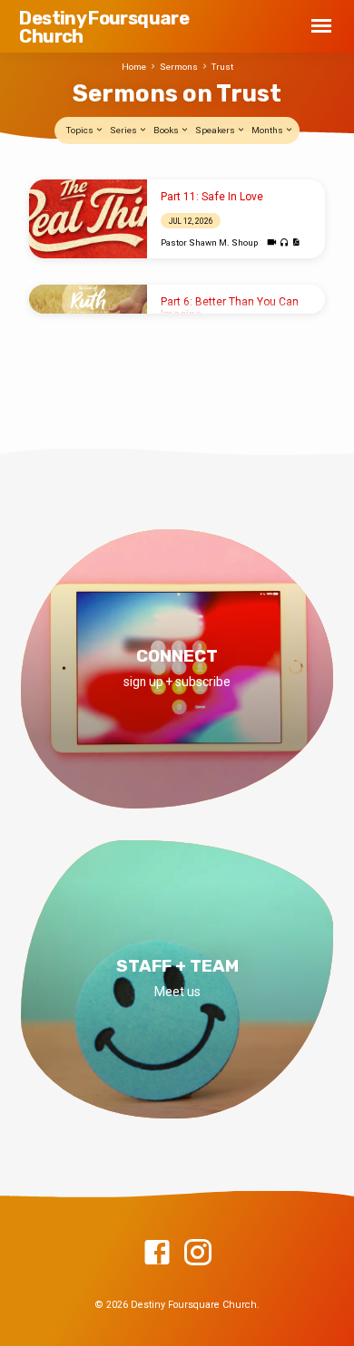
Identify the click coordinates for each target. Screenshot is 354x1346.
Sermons (179, 67)
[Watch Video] (272, 242)
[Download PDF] (295, 242)
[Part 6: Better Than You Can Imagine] (88, 300)
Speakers (216, 130)
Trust (222, 67)
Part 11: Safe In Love (212, 196)
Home (134, 67)
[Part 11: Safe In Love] (88, 218)
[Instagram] (198, 1254)
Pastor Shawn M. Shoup (209, 242)
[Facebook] (157, 1254)
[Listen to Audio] (285, 243)
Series (124, 130)
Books (167, 130)
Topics (80, 130)
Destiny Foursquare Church (104, 27)
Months (268, 130)
